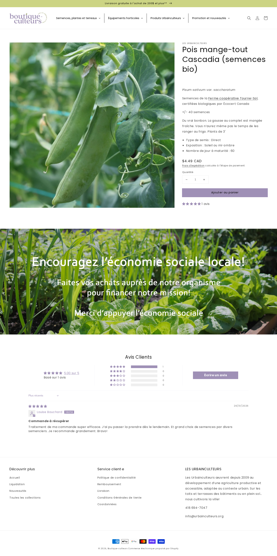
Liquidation (17, 484)
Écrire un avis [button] (215, 375)
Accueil (14, 478)
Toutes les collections (25, 498)
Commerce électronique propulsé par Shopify (153, 548)
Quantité (187, 172)
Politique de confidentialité (116, 478)
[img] (37, 406)
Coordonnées (107, 504)
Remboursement (109, 484)
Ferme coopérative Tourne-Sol (233, 98)
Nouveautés (17, 491)
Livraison (103, 491)
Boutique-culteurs (118, 548)
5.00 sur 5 (71, 373)
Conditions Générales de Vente (119, 498)
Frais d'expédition (193, 165)
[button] (249, 18)
